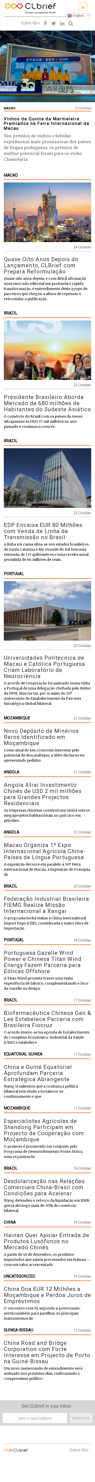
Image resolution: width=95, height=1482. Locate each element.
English (78, 16)
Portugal (14, 573)
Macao (11, 175)
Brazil (10, 313)
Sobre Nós (30, 23)
